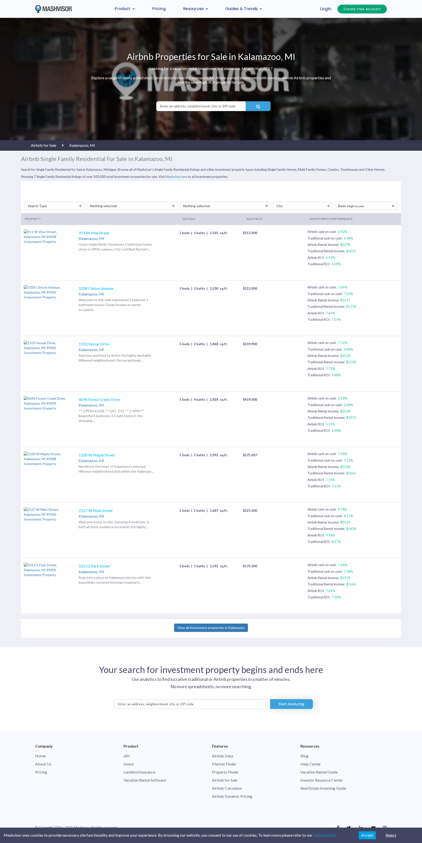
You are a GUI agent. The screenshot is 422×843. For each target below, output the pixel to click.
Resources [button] (193, 8)
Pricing (159, 8)
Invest (129, 764)
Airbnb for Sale (224, 780)
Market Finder (224, 764)
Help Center (310, 764)
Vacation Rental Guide (319, 772)
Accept (367, 835)
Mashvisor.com (176, 177)
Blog (304, 755)
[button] (55, 206)
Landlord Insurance (139, 772)
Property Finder (225, 772)
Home (40, 755)
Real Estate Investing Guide (323, 788)
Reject (391, 835)
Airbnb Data (222, 755)
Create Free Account (362, 9)
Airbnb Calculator (227, 788)
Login (326, 9)
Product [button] (122, 8)
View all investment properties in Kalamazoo (211, 628)
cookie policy (324, 835)
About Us (43, 764)
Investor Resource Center (321, 780)
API (127, 755)
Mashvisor (81, 827)
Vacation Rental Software (145, 780)
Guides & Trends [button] (241, 8)
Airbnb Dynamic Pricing (232, 796)
